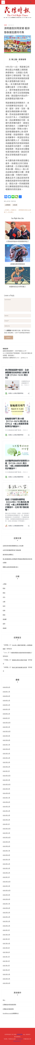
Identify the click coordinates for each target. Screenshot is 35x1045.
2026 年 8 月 (6, 687)
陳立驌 (15, 205)
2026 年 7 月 (6, 691)
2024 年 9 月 (6, 789)
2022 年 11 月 (6, 886)
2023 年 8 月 (6, 846)
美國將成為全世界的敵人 (17, 286)
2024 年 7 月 (6, 797)
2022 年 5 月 (6, 912)
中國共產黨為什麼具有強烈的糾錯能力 (21, 652)
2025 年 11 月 (6, 727)
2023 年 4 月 (6, 864)
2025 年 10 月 (6, 731)
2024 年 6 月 (6, 802)
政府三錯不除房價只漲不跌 (19, 667)
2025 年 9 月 (6, 736)
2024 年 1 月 (6, 824)
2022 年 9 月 (6, 895)
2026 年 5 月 (6, 700)
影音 (4, 588)
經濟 (4, 615)
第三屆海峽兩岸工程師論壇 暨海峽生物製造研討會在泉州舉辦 (17, 560)
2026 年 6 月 (6, 696)
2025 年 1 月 (6, 771)
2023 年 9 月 (6, 842)
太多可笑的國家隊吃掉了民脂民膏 (12, 550)
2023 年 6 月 (6, 855)
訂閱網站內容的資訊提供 (9, 1004)
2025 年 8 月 (6, 740)
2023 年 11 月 (6, 833)
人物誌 (4, 584)
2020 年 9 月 (6, 978)
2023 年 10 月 (6, 837)
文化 (4, 597)
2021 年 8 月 (6, 952)
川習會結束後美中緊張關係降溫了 (17, 241)
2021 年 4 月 (6, 965)
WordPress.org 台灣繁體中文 (11, 1013)
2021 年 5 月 (6, 961)
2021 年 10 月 (6, 943)
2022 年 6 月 (6, 908)
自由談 (4, 628)
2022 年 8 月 (6, 899)
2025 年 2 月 (6, 766)
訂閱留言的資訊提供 (8, 1009)
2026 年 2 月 (6, 713)
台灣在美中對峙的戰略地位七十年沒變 (13, 545)
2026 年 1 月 (6, 718)
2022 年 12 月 (6, 881)
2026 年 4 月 (6, 705)
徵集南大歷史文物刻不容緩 (19, 660)
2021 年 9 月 (6, 948)
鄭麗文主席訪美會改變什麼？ (11, 567)
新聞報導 (8, 205)
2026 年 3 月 (6, 709)
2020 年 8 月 (6, 983)
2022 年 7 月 (6, 903)
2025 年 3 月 (6, 762)
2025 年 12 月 (6, 722)
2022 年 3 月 (6, 921)
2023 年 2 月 (6, 872)
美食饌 (4, 619)
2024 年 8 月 (6, 793)
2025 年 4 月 (6, 758)
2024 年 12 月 (6, 775)
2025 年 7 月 (6, 744)
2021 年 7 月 (6, 956)
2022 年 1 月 (6, 930)
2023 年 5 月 (6, 859)
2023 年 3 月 (6, 868)
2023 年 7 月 (6, 850)
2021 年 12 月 (6, 934)
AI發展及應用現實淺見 (17, 264)
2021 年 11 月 (6, 939)
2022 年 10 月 (6, 890)
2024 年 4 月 (6, 811)
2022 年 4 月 (6, 917)
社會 (5, 25)
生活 (4, 606)
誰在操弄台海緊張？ (8, 554)
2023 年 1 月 (6, 877)
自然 (4, 623)
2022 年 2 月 (6, 925)
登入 (4, 1000)
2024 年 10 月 (6, 784)
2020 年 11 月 (6, 974)
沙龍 (4, 601)
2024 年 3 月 (6, 815)
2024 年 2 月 (6, 819)
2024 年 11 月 (6, 780)
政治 (4, 592)
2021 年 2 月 (6, 970)
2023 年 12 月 (6, 828)
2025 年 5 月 (6, 753)
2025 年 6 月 (6, 749)
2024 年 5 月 (6, 806)
